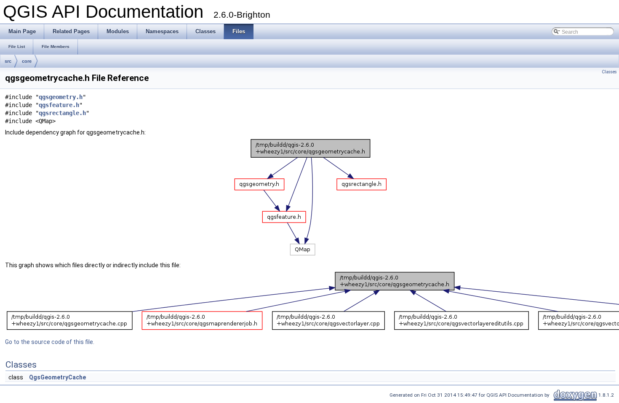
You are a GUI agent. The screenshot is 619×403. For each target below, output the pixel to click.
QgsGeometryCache (57, 377)
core (27, 61)
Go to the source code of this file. (49, 342)
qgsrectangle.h (62, 113)
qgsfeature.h (59, 105)
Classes (609, 72)
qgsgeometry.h (61, 97)
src (8, 61)
